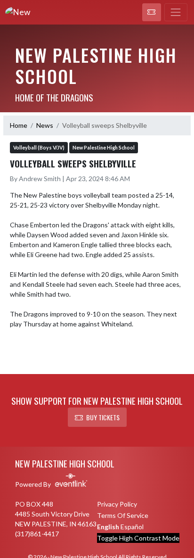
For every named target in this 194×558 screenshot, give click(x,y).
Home (18, 125)
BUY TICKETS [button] (103, 417)
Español (132, 527)
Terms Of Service (122, 515)
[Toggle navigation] (175, 12)
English (108, 527)
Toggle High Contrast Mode (138, 538)
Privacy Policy (117, 504)
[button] (151, 12)
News (44, 125)
